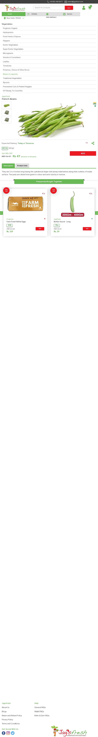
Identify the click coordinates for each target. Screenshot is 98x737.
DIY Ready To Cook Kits (12, 91)
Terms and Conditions (11, 724)
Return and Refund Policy (12, 716)
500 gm (11, 148)
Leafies (6, 62)
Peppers (6, 41)
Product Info (22, 166)
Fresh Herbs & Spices (12, 37)
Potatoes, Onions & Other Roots (16, 70)
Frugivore (10, 219)
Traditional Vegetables (12, 78)
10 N (9, 225)
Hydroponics (8, 32)
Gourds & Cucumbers (12, 57)
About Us (5, 707)
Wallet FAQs (39, 711)
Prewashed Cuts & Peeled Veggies (17, 87)
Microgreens (8, 53)
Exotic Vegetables (10, 45)
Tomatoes (7, 66)
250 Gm (4, 148)
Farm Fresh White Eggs (16, 222)
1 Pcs (56, 225)
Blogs (4, 711)
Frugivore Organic (10, 28)
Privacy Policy (7, 720)
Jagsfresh (57, 219)
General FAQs (40, 707)
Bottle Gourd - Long (62, 222)
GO (69, 8)
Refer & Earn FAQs (41, 716)
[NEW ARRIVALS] (52, 14)
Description (8, 166)
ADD (83, 153)
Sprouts (6, 82)
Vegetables (7, 24)
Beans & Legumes (10, 74)
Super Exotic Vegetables (13, 49)
